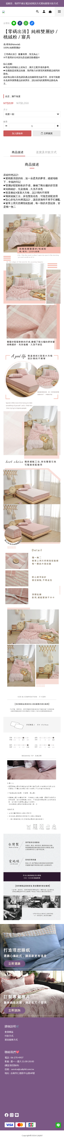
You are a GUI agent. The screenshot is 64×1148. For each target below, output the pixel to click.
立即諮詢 (14, 1010)
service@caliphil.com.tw (22, 1069)
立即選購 (14, 963)
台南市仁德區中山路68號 (23, 1073)
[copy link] (32, 23)
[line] (13, 23)
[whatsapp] (26, 23)
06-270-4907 (17, 1057)
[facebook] (20, 23)
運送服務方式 (11, 1039)
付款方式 (9, 1035)
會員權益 (9, 1031)
